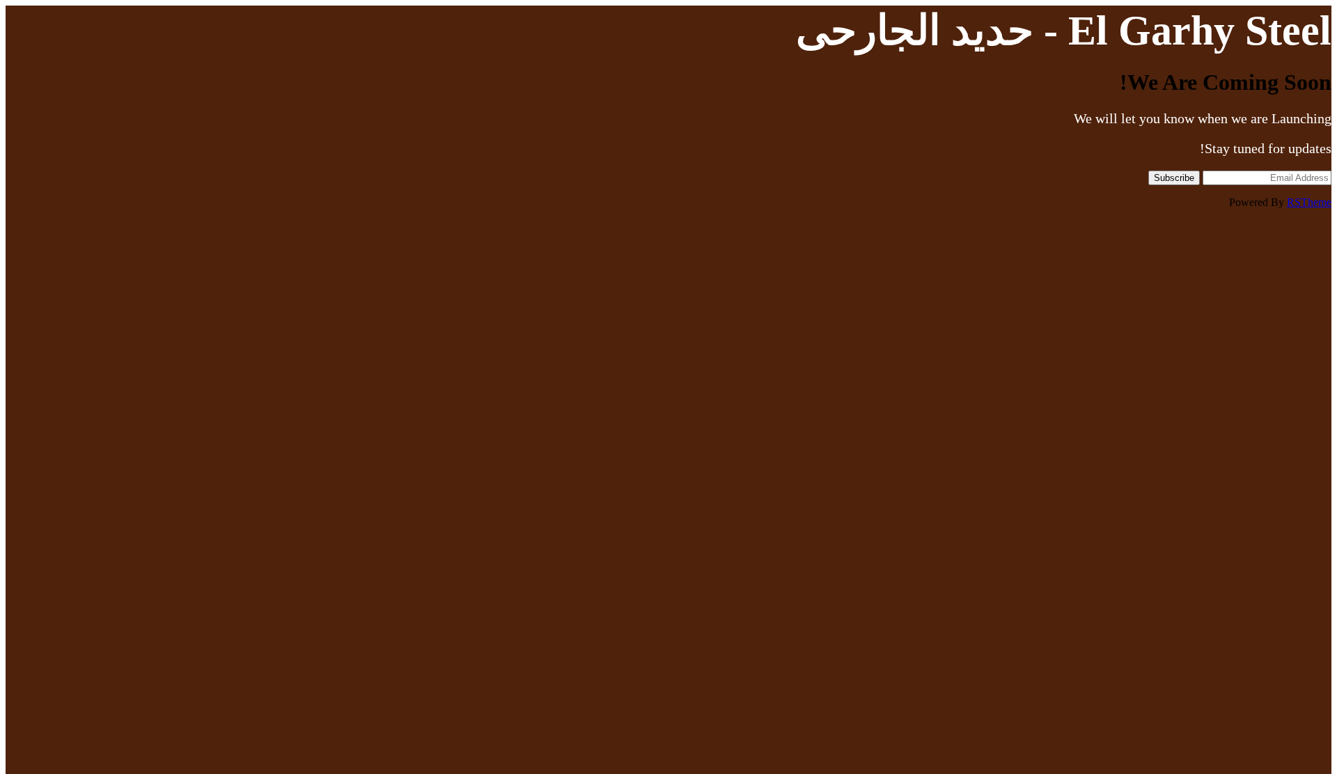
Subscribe (1174, 178)
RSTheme (1309, 202)
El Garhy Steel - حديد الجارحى (1063, 31)
